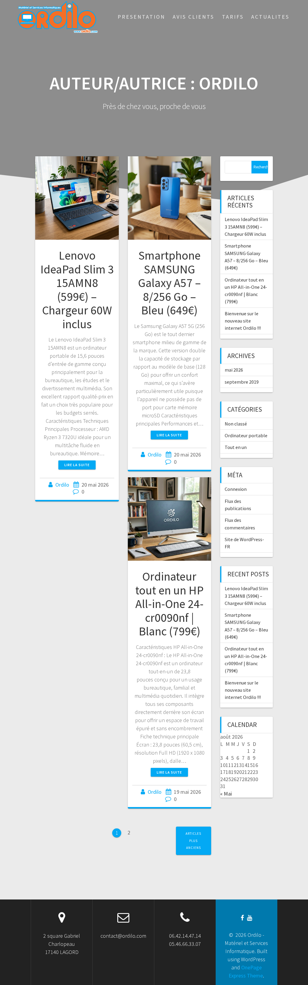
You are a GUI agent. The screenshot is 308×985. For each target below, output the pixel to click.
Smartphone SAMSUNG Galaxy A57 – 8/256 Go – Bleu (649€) (169, 283)
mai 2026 (234, 370)
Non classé (236, 424)
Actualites (270, 16)
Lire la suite (77, 465)
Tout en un (236, 447)
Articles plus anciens (193, 840)
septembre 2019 (242, 382)
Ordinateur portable (246, 435)
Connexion (236, 489)
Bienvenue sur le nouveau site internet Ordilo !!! (243, 320)
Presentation (141, 16)
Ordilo (62, 484)
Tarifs (233, 16)
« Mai (226, 793)
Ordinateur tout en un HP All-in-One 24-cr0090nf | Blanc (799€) (169, 604)
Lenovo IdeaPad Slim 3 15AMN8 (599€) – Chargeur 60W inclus (77, 290)
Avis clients (193, 16)
